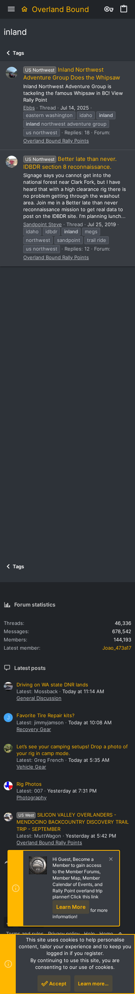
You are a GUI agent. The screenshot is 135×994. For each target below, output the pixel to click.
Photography (31, 797)
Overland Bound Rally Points (56, 141)
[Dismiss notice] (110, 859)
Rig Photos (29, 784)
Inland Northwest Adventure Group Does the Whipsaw (71, 73)
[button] (11, 9)
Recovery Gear (33, 729)
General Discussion (39, 698)
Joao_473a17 (116, 648)
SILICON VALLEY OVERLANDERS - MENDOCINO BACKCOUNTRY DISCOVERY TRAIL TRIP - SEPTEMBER (72, 822)
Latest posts (30, 668)
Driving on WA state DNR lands (52, 685)
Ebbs (29, 108)
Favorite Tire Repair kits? (45, 715)
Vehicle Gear (31, 767)
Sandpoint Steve (42, 224)
